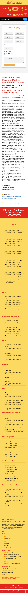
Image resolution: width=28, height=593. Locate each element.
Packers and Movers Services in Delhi (13, 345)
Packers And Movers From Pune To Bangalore (14, 493)
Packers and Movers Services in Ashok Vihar (13, 369)
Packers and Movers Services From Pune (14, 417)
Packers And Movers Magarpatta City (13, 297)
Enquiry (7, 545)
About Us (7, 538)
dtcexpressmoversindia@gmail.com (11, 196)
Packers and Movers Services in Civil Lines (13, 380)
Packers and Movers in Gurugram (13, 232)
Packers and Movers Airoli (11, 320)
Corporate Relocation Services (12, 563)
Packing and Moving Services (12, 552)
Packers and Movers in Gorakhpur (13, 260)
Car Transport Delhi (10, 473)
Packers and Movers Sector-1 (12, 402)
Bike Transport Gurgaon (11, 445)
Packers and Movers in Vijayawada (13, 279)
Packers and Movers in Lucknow (13, 258)
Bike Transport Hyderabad (11, 454)
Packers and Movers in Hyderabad (13, 276)
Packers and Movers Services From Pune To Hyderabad (14, 425)
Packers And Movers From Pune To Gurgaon (14, 501)
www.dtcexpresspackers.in (16, 203)
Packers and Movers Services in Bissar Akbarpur (13, 373)
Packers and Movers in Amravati (13, 284)
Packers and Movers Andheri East (13, 322)
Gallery (7, 543)
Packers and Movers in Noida (12, 234)
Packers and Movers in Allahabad (13, 251)
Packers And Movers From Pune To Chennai (14, 504)
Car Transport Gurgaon (11, 469)
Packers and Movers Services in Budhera (13, 376)
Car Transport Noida (10, 471)
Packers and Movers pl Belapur (13, 331)
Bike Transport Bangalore (11, 452)
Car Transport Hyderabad (11, 478)
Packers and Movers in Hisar (12, 243)
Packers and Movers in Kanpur (12, 255)
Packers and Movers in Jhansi (12, 262)
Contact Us (8, 547)
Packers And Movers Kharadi (12, 300)
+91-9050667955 (15, 10)
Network (7, 541)
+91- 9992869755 (15, 8)
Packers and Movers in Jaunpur (13, 266)
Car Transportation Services (12, 554)
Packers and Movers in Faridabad (13, 239)
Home (6, 536)
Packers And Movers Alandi (12, 306)
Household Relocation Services (13, 560)
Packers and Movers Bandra (12, 327)
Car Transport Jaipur (10, 480)
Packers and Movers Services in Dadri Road (13, 397)
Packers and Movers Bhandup (12, 329)
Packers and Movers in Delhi (12, 230)
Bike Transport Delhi (10, 449)
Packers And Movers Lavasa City (13, 302)
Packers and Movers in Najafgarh (13, 241)
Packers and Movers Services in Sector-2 (13, 405)
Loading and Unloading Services (13, 556)
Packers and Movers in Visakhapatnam (10, 281)
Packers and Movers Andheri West (13, 325)
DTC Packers (5, 19)
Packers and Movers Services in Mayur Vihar (13, 349)
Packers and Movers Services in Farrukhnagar (13, 384)
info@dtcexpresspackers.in (9, 198)
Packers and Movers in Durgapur (13, 272)
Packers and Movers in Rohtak (12, 245)
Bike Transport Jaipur (10, 456)
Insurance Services (10, 561)
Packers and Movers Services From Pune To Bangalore (14, 421)
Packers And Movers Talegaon (12, 304)
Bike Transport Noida (10, 447)
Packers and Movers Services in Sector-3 (13, 409)
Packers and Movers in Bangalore (13, 287)
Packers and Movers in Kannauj (13, 264)
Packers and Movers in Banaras (13, 253)
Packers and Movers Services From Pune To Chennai (14, 428)
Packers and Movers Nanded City (13, 311)
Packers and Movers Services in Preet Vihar (13, 356)
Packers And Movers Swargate (12, 308)
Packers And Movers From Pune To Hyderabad (14, 497)
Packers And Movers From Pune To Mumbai (14, 490)
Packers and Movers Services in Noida (13, 393)
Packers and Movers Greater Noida (14, 400)
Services (7, 540)
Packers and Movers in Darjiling (13, 274)
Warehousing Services (10, 558)
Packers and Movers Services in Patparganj (13, 352)
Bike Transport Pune (10, 441)
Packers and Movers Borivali (12, 333)
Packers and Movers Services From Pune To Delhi (14, 432)
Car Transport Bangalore (11, 476)
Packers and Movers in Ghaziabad (13, 237)
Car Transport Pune (10, 465)
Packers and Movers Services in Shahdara (13, 360)
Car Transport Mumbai (10, 467)
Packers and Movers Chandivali (13, 335)
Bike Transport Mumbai (11, 443)
